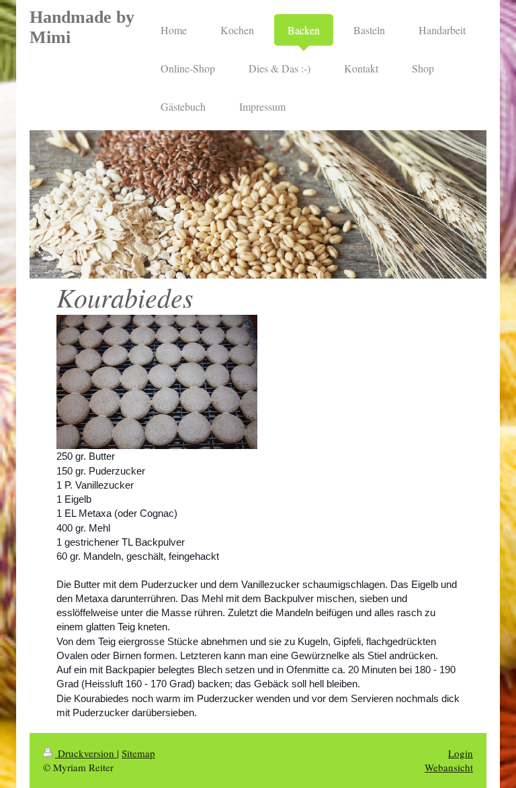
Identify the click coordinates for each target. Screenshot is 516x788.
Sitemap (138, 753)
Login (460, 753)
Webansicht (449, 767)
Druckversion (86, 753)
